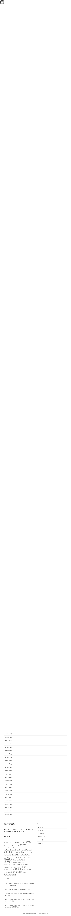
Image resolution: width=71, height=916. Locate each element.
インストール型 (8, 847)
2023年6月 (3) (8, 764)
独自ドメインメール (9, 869)
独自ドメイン (26, 867)
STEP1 (7, 845)
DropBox (6, 842)
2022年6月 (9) (8, 784)
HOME (41, 827)
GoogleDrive (18, 842)
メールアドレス (26, 857)
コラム (21, 852)
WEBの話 (40, 840)
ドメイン (6, 854)
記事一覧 (42, 833)
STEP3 (23, 845)
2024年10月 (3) (8, 744)
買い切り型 (6, 872)
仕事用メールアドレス (19, 859)
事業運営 (8, 859)
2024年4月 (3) (8, 754)
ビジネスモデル (13, 855)
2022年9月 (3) (8, 777)
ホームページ (25, 855)
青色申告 (8, 874)
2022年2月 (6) (8, 794)
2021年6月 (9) (8, 814)
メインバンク (17, 857)
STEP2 (15, 845)
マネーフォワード (8, 857)
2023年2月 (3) (8, 767)
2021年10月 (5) (8, 800)
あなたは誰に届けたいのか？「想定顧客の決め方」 (18, 889)
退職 (10, 872)
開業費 (24, 872)
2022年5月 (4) (8, 787)
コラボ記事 (15, 852)
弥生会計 (27, 864)
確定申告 (19, 869)
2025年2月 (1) (8, 737)
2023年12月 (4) (8, 757)
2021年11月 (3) (8, 797)
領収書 (14, 875)
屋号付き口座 (20, 864)
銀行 (14, 872)
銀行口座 (19, 872)
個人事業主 (21, 862)
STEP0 (28, 842)
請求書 (29, 869)
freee (12, 842)
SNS (24, 842)
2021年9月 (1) (8, 804)
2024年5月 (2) (8, 750)
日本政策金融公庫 (12, 867)
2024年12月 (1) (8, 740)
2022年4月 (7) (8, 790)
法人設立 (19, 867)
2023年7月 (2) (8, 760)
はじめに (42, 830)
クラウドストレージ (26, 850)
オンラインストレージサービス (12, 850)
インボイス (16, 847)
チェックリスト (29, 852)
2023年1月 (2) (8, 770)
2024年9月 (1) (8, 747)
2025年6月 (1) (8, 734)
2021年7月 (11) (8, 811)
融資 (25, 869)
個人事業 (15, 862)
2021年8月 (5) (8, 807)
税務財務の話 (41, 837)
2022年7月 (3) (8, 780)
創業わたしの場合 (10, 864)
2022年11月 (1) (8, 774)
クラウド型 (8, 852)
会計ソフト (8, 862)
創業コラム (41, 843)
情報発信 (6, 867)
